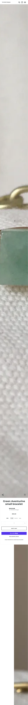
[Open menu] (25, 2)
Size (7, 518)
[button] (12, 508)
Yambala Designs (6, 2)
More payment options (14, 536)
